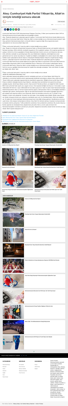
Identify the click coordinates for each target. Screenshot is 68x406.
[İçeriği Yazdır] (19, 29)
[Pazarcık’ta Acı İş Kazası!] (17, 156)
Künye (36, 364)
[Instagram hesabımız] (26, 355)
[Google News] (62, 29)
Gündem (4, 370)
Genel (4, 368)
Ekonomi (4, 366)
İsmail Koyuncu (10, 21)
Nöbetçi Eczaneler (23, 370)
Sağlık (4, 372)
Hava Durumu (22, 366)
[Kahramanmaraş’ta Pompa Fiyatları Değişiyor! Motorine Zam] (13, 318)
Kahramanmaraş (58, 24)
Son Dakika (21, 364)
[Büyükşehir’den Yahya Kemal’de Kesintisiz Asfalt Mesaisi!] (50, 156)
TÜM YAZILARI (61, 21)
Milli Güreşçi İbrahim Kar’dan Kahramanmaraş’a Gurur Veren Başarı (21, 121)
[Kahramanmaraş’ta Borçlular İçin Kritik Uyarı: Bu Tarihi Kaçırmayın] (50, 179)
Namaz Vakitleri (22, 368)
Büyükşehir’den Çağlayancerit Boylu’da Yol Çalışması (17, 119)
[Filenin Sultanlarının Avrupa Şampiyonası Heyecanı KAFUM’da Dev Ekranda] (13, 272)
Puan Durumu (22, 372)
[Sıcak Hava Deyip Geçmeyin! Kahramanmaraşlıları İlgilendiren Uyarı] (17, 179)
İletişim (36, 368)
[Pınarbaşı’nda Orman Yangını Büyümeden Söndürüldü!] (50, 134)
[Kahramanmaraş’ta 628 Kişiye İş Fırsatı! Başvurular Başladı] (13, 349)
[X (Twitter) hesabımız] (24, 355)
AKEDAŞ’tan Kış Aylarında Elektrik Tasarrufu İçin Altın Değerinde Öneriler (23, 115)
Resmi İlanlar (5, 376)
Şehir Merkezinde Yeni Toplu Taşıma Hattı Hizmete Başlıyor (19, 117)
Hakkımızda (37, 366)
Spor (4, 374)
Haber (64, 24)
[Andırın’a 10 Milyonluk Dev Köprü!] (17, 134)
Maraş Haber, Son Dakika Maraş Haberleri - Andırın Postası (28, 403)
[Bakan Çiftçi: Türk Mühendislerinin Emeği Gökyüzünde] (13, 333)
